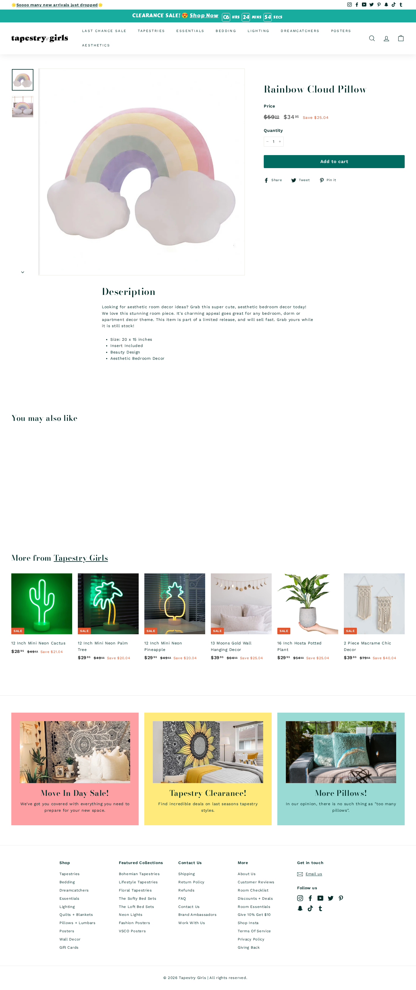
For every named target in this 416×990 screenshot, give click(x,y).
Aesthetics (96, 45)
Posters (341, 31)
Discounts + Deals (255, 898)
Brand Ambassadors (197, 914)
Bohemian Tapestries (139, 874)
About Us (247, 874)
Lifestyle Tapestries (138, 882)
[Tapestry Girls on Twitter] (331, 898)
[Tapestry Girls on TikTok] (310, 908)
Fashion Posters (134, 923)
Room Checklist (253, 890)
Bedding (226, 31)
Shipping (186, 874)
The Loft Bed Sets (136, 907)
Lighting (258, 31)
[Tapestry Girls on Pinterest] (341, 898)
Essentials (190, 31)
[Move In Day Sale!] (75, 752)
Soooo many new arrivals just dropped (57, 5)
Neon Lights (131, 914)
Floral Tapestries (135, 890)
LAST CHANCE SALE (104, 31)
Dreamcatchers (300, 31)
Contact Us (189, 907)
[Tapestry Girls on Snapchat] (300, 908)
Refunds (186, 890)
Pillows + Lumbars (77, 923)
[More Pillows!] (341, 752)
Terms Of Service (254, 931)
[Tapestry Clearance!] (208, 752)
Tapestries (151, 31)
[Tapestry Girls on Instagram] (300, 898)
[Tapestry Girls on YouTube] (320, 898)
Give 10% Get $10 (254, 914)
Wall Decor (70, 939)
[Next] (22, 270)
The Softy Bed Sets (137, 898)
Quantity (273, 130)
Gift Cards (69, 947)
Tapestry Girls (81, 558)
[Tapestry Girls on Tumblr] (320, 908)
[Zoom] (141, 172)
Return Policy (191, 882)
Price (269, 106)
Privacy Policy (251, 939)
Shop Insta (248, 923)
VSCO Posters (132, 931)
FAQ (182, 898)
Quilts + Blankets (76, 914)
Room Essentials (254, 907)
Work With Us (191, 923)
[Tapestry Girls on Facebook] (310, 898)
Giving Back (249, 947)
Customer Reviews (256, 882)
